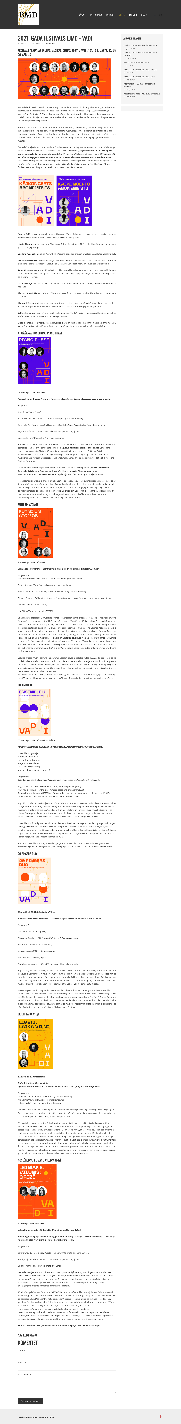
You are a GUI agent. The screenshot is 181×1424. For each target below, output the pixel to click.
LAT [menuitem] (155, 15)
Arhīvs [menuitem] (122, 14)
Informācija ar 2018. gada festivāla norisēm (139, 85)
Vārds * (21, 1350)
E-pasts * (22, 1362)
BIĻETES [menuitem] (144, 14)
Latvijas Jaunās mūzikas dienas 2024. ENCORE (140, 54)
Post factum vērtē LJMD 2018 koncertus (141, 93)
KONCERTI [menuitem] (110, 14)
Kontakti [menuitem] (133, 14)
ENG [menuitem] (160, 15)
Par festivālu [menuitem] (96, 14)
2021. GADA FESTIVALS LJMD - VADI (139, 76)
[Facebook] (160, 1416)
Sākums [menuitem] (82, 14)
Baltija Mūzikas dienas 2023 (136, 62)
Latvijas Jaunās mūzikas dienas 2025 (140, 45)
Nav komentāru (48, 43)
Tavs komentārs (25, 1374)
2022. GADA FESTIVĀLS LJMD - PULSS (140, 69)
